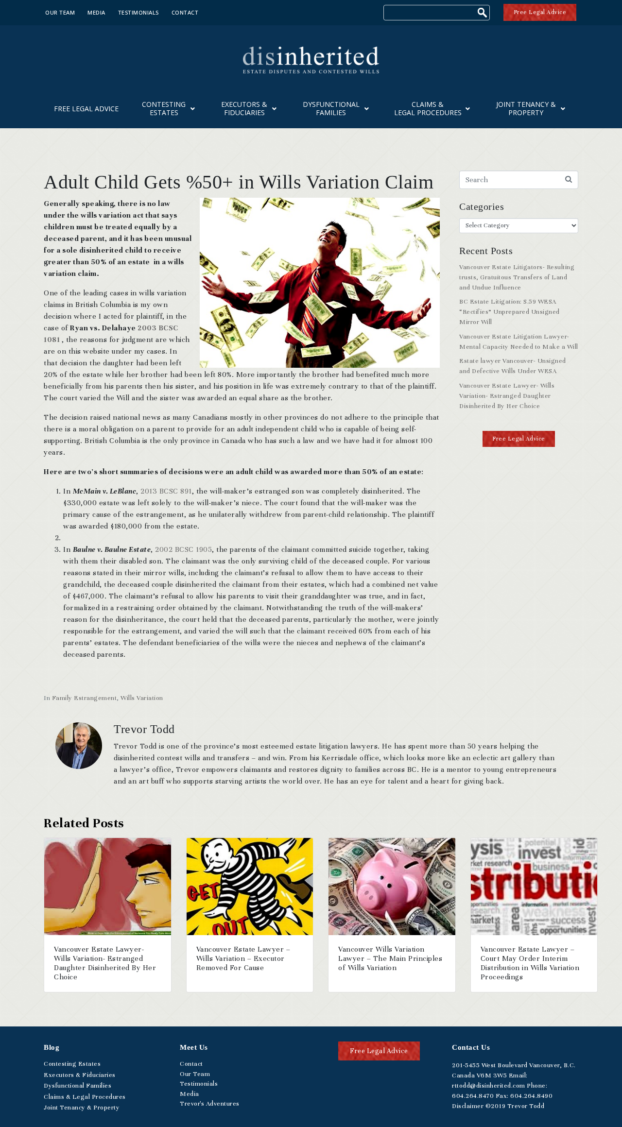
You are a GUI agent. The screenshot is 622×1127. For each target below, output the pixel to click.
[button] (519, 439)
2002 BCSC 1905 (183, 549)
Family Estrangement (84, 698)
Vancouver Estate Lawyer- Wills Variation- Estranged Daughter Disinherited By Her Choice (506, 396)
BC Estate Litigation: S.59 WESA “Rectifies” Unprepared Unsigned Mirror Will (509, 312)
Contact (185, 12)
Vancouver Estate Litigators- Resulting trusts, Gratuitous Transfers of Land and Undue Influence (516, 277)
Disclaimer (468, 1106)
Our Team (60, 12)
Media (96, 12)
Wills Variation (142, 698)
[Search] (483, 14)
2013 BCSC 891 (166, 491)
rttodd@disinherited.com (488, 1086)
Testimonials (138, 12)
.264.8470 (473, 1096)
